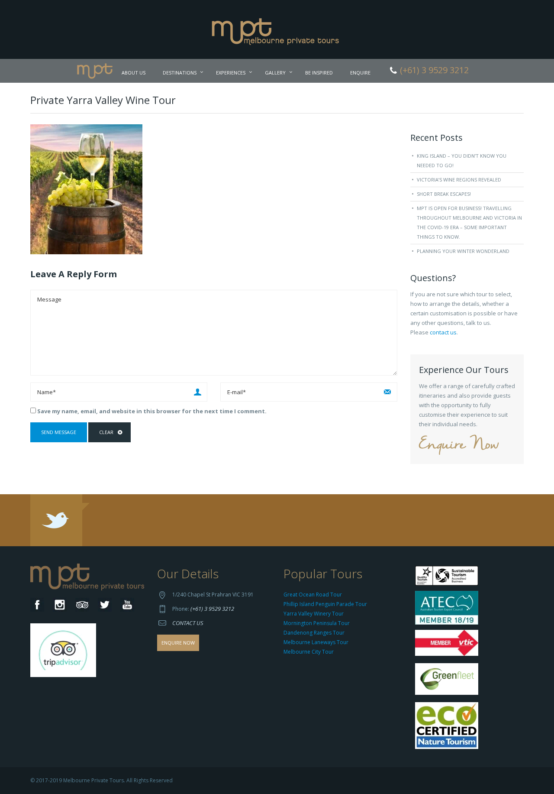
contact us (443, 332)
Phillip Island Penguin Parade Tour (325, 604)
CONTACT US (187, 623)
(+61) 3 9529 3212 (212, 609)
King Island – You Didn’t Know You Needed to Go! (461, 160)
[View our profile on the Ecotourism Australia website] (448, 726)
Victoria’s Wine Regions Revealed (459, 179)
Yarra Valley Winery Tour (313, 613)
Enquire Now (459, 445)
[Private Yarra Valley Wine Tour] (86, 188)
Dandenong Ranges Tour (314, 632)
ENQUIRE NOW (178, 642)
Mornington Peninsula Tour (316, 623)
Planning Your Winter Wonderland (463, 251)
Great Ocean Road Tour (312, 594)
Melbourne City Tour (308, 651)
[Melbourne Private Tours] (277, 28)
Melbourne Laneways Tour (315, 642)
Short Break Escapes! (444, 194)
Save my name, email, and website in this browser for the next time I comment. (152, 411)
